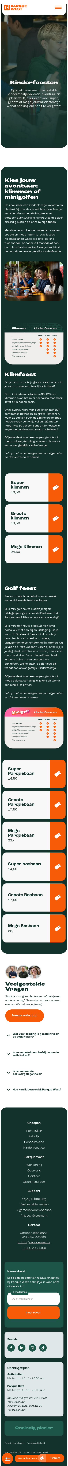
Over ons (34, 1170)
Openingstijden (34, 1181)
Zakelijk (34, 1136)
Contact (34, 1176)
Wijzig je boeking (34, 1198)
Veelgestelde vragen (34, 1204)
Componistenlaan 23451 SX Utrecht (34, 1235)
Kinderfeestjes (34, 1147)
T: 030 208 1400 (34, 1248)
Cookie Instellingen (14, 1443)
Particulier (34, 1130)
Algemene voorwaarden (34, 1210)
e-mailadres (20, 1292)
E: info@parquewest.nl (34, 1242)
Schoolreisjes (34, 1142)
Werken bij (34, 1165)
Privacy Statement (34, 1215)
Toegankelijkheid (36, 1443)
